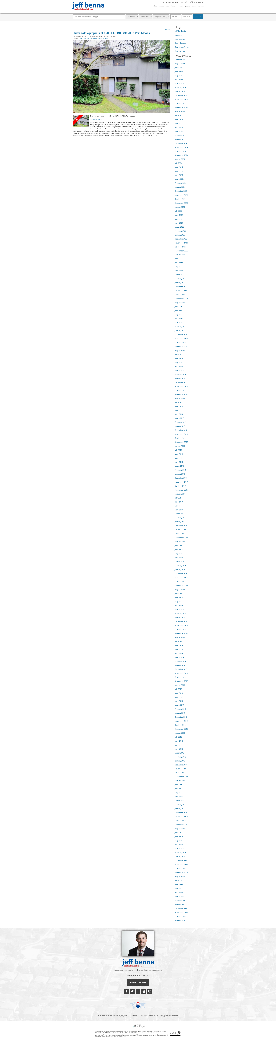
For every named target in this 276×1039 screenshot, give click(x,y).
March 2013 (179, 705)
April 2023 (179, 223)
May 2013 (178, 697)
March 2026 (179, 83)
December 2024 (181, 143)
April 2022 (179, 271)
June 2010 (179, 836)
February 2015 (180, 613)
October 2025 (180, 103)
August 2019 (180, 398)
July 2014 (178, 641)
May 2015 (178, 601)
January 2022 (180, 283)
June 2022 (179, 263)
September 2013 (181, 681)
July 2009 (178, 880)
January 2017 (180, 522)
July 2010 (178, 832)
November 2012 (181, 721)
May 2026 (178, 75)
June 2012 (179, 741)
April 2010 (179, 844)
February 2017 (180, 518)
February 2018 (180, 470)
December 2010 (181, 812)
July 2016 (178, 545)
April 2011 (179, 797)
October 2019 (180, 390)
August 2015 (180, 589)
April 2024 (179, 175)
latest (173, 6)
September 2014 (181, 633)
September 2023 (181, 203)
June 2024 (179, 167)
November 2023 (181, 195)
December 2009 (181, 860)
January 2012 (180, 761)
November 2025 (181, 99)
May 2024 (178, 171)
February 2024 (180, 183)
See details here (96, 119)
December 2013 (181, 669)
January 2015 (180, 617)
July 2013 (178, 689)
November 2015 (181, 577)
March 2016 (179, 561)
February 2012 (180, 757)
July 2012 (178, 737)
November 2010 (181, 816)
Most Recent (180, 59)
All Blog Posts (180, 31)
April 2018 (179, 462)
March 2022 (179, 275)
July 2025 (178, 115)
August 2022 (180, 255)
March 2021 (179, 322)
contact (201, 6)
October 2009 (180, 868)
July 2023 (178, 211)
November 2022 (181, 243)
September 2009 (181, 872)
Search (198, 16)
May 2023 (178, 219)
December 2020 (181, 334)
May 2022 (178, 267)
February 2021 (180, 326)
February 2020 (180, 374)
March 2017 (179, 514)
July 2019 (178, 402)
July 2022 (178, 259)
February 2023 (180, 231)
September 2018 (181, 442)
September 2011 (181, 777)
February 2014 (180, 661)
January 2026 (180, 91)
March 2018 (179, 466)
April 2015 (179, 605)
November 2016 (181, 530)
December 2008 (181, 908)
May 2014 (178, 649)
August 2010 (180, 828)
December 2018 (181, 430)
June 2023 (179, 215)
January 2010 (180, 856)
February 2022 (180, 279)
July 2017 (178, 498)
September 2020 (181, 346)
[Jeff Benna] (88, 11)
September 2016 (181, 538)
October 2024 (180, 151)
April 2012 (179, 749)
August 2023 (180, 207)
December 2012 (181, 717)
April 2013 (179, 701)
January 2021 (180, 330)
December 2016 (181, 526)
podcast (180, 6)
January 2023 (180, 235)
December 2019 (181, 382)
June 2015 (179, 597)
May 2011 (178, 793)
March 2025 (179, 131)
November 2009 (181, 864)
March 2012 (179, 753)
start (155, 6)
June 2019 (179, 406)
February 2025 (180, 135)
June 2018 (179, 454)
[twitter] (132, 991)
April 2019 (179, 414)
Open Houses (180, 43)
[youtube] (143, 991)
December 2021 (181, 286)
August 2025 (180, 111)
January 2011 (180, 808)
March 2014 (179, 657)
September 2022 (181, 251)
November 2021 (181, 290)
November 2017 (181, 482)
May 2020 (178, 362)
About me (179, 35)
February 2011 (180, 804)
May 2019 (178, 410)
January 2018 (180, 474)
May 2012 (178, 745)
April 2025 (179, 127)
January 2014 (180, 665)
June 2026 (179, 71)
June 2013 (179, 693)
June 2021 (179, 310)
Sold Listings (180, 51)
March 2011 (179, 800)
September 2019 (181, 394)
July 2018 (178, 450)
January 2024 (180, 187)
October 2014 (180, 629)
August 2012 (180, 733)
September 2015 (181, 585)
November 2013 (181, 673)
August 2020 (180, 350)
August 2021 (180, 302)
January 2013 (180, 713)
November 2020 (181, 338)
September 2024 (181, 155)
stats (167, 6)
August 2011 (180, 781)
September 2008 (181, 920)
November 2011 (181, 769)
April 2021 (179, 318)
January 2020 (180, 378)
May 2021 (178, 314)
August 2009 (180, 876)
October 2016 (180, 534)
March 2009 (179, 896)
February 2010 (180, 852)
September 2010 (181, 824)
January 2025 (180, 139)
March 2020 (179, 370)
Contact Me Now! (138, 982)
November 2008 (181, 912)
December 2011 (181, 765)
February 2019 (180, 422)
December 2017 (181, 478)
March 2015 (179, 609)
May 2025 (178, 123)
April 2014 (179, 653)
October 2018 (180, 438)
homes (161, 6)
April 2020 (179, 366)
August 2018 (180, 446)
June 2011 (179, 789)
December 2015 (181, 573)
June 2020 (179, 358)
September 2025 (181, 107)
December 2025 (181, 95)
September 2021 (181, 298)
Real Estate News (182, 47)
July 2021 (178, 306)
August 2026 (180, 63)
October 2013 (180, 677)
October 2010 (180, 820)
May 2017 (178, 506)
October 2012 (180, 725)
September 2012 (181, 729)
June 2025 (179, 119)
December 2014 (181, 621)
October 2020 (180, 342)
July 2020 (178, 354)
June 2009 (179, 884)
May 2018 (178, 458)
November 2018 (181, 434)
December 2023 (181, 191)
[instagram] (149, 991)
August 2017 (180, 494)
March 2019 (179, 418)
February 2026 (180, 87)
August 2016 (180, 541)
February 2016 (180, 565)
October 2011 (180, 773)
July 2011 (178, 785)
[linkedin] (138, 991)
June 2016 (179, 549)
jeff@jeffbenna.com (171, 1016)
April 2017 (179, 510)
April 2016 (179, 557)
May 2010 (178, 840)
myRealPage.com (138, 1026)
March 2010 (179, 848)
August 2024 (180, 159)
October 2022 (180, 247)
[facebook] (126, 991)
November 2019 (181, 386)
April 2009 (179, 892)
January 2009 (180, 904)
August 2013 (180, 685)
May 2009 (178, 888)
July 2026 (178, 67)
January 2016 (180, 569)
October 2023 (180, 199)
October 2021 (180, 294)
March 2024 (179, 179)
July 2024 (178, 163)
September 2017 (181, 490)
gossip (187, 6)
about (194, 6)
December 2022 (181, 239)
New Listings (180, 39)
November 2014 (181, 625)
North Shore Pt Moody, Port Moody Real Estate (93, 39)
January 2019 (180, 426)
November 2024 (181, 147)
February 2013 (180, 709)
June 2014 (179, 645)
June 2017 (179, 502)
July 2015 (178, 593)
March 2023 (179, 227)
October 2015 (180, 581)
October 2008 (180, 916)
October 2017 (180, 486)
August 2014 (180, 637)
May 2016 (178, 553)
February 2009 (180, 900)
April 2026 (179, 79)
